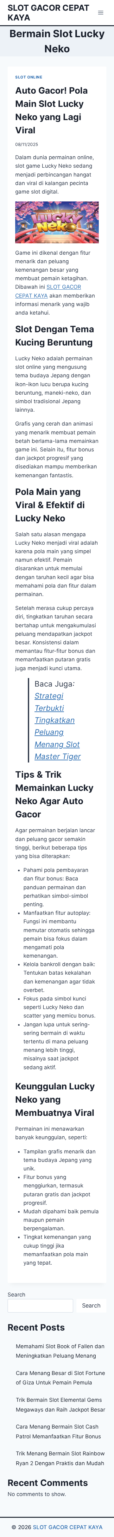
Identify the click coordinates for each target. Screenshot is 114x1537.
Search (16, 1294)
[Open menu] (100, 12)
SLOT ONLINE (28, 77)
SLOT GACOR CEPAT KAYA (68, 1527)
